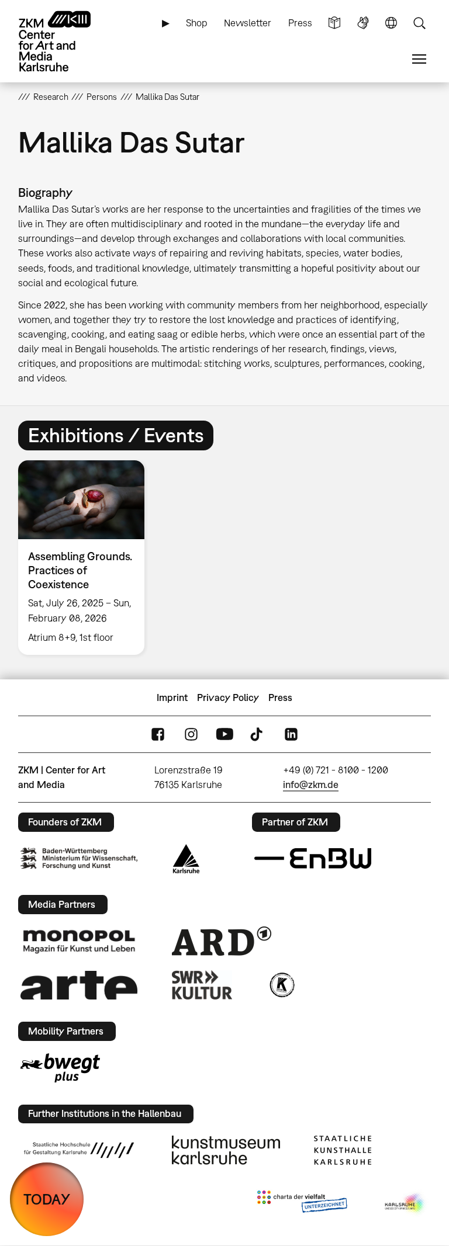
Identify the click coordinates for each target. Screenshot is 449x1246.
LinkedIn (291, 734)
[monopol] (78, 941)
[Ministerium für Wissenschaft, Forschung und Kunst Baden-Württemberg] (78, 858)
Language (391, 23)
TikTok (258, 734)
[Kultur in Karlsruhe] (281, 984)
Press (300, 23)
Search (419, 23)
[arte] (78, 985)
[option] (86, 557)
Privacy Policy (228, 697)
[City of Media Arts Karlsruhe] (405, 1204)
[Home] (65, 41)
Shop (197, 23)
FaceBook (158, 734)
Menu (419, 59)
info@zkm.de (311, 784)
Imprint (172, 697)
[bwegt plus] (60, 1067)
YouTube (224, 734)
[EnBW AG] (312, 858)
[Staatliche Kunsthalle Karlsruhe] (342, 1150)
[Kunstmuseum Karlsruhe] (226, 1150)
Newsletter (247, 23)
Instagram (191, 734)
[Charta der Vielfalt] (302, 1204)
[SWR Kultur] (202, 984)
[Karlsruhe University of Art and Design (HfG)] (78, 1150)
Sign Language (363, 23)
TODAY (46, 1199)
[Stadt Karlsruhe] (186, 858)
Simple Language (334, 23)
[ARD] (221, 941)
